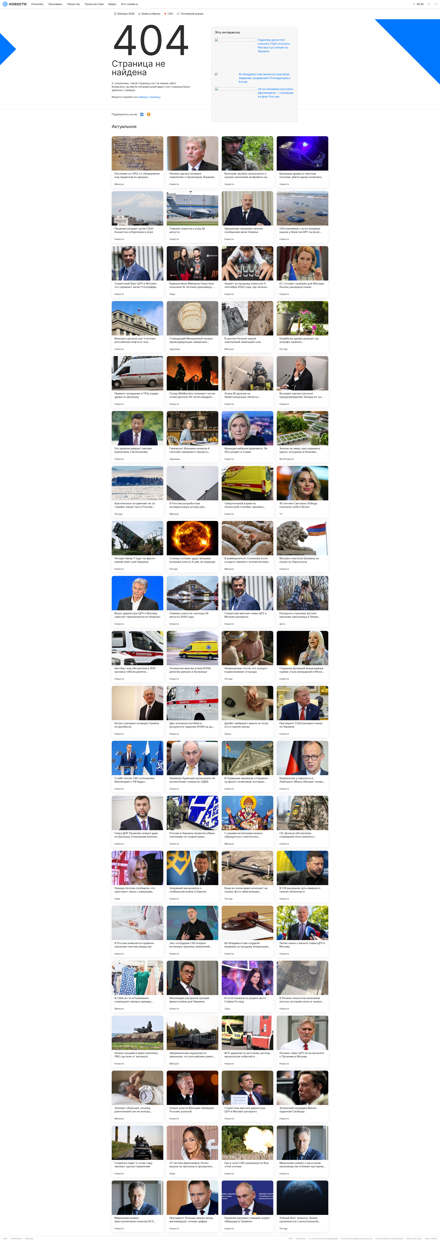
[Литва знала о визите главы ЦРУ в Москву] (302, 931)
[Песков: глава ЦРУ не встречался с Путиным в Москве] (302, 1041)
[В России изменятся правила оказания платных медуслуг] (137, 931)
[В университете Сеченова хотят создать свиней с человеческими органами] (247, 546)
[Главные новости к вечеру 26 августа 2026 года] (192, 601)
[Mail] (5, 4)
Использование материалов (389, 1238)
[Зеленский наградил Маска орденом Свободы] (302, 1096)
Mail (5, 1238)
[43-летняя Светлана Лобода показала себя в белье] (302, 492)
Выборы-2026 (126, 13)
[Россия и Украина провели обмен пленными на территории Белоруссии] (192, 821)
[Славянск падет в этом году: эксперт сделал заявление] (137, 1151)
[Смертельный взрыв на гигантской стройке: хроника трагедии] (247, 492)
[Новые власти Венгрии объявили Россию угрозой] (192, 1096)
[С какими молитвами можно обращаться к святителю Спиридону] (247, 821)
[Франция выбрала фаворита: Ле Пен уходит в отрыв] (247, 437)
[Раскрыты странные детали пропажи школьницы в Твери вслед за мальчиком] (302, 601)
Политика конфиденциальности (356, 1238)
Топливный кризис (192, 13)
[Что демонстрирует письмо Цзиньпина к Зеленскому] (137, 437)
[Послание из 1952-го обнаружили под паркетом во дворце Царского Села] (137, 162)
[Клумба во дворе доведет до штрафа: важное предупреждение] (302, 327)
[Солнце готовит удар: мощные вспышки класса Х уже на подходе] (192, 546)
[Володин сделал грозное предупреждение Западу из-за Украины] (302, 382)
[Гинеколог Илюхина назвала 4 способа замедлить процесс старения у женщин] (192, 437)
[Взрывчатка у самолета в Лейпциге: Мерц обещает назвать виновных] (302, 766)
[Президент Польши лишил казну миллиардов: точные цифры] (192, 1206)
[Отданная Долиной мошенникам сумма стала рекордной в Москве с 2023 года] (302, 656)
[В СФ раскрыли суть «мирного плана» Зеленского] (302, 876)
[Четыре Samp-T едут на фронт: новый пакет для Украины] (137, 546)
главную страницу (149, 97)
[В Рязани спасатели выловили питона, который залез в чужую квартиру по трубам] (302, 986)
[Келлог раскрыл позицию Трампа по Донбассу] (137, 711)
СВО (170, 13)
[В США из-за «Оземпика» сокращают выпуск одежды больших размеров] (137, 986)
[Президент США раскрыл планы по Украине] (302, 711)
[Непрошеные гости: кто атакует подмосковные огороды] (247, 656)
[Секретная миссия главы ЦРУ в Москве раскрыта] (247, 601)
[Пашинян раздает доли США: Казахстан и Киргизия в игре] (137, 217)
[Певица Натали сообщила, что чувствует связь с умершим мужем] (137, 876)
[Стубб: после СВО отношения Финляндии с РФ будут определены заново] (137, 766)
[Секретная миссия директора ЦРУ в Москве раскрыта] (247, 1096)
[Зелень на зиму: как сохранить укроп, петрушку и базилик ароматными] (302, 437)
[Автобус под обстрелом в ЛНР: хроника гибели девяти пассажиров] (137, 656)
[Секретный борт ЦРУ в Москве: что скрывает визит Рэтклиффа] (137, 272)
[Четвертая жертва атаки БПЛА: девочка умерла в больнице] (192, 656)
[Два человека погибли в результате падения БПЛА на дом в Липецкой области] (192, 711)
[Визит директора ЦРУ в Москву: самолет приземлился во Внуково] (137, 601)
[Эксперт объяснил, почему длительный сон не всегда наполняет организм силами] (137, 1096)
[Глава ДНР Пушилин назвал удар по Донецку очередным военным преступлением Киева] (137, 821)
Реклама (29, 1238)
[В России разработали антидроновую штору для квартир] (192, 492)
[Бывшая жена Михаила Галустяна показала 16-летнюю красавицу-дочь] (192, 272)
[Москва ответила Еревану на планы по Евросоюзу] (302, 546)
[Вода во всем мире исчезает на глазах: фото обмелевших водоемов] (247, 876)
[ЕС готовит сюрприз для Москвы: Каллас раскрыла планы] (302, 272)
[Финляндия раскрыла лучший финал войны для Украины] (192, 986)
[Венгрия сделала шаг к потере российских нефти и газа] (137, 327)
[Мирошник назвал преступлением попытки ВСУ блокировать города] (137, 1206)
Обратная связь (414, 1238)
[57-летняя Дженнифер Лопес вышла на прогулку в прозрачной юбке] (192, 1151)
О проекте (301, 1238)
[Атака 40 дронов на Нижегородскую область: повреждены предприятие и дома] (247, 382)
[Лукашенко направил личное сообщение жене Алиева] (247, 217)
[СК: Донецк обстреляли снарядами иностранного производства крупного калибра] (302, 821)
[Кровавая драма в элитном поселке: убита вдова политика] (302, 162)
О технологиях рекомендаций (323, 1238)
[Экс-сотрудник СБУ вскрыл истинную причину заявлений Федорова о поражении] (192, 931)
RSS (290, 1238)
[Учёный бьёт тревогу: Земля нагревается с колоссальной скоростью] (302, 1206)
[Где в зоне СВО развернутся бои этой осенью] (247, 1151)
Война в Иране (151, 13)
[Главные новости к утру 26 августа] (192, 217)
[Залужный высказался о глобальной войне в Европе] (192, 876)
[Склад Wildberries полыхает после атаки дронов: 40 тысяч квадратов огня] (192, 382)
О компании (16, 1238)
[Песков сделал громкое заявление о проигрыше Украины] (192, 162)
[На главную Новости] (17, 4)
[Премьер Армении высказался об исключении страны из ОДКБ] (192, 766)
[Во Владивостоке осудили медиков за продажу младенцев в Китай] (247, 931)
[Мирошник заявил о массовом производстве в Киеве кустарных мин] (302, 1151)
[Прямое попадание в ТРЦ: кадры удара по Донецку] (137, 382)
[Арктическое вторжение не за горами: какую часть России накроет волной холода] (137, 492)
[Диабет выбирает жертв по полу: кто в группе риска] (247, 711)
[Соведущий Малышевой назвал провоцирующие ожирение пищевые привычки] (192, 327)
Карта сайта (431, 1238)
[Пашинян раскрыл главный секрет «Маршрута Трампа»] (247, 1206)
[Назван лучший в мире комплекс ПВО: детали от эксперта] (137, 1041)
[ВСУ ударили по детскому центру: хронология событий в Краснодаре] (247, 1041)
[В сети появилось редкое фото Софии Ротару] (247, 986)
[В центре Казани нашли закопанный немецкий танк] (247, 327)
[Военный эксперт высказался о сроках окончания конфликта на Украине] (247, 162)
